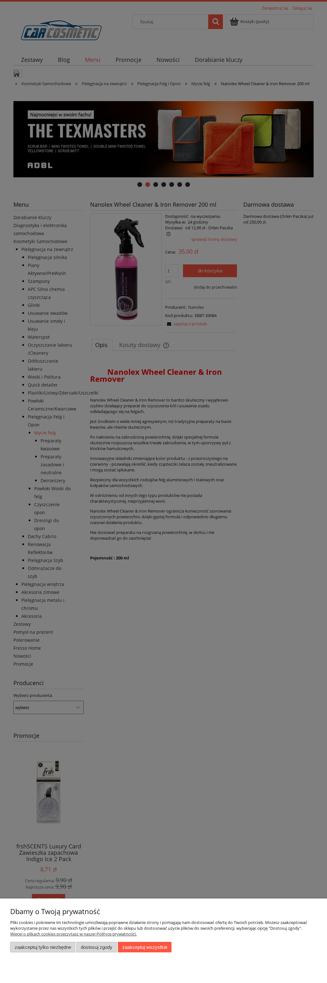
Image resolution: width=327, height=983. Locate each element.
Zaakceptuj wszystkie (144, 947)
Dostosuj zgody (96, 947)
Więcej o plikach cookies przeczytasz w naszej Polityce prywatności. (73, 934)
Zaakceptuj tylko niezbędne (43, 947)
